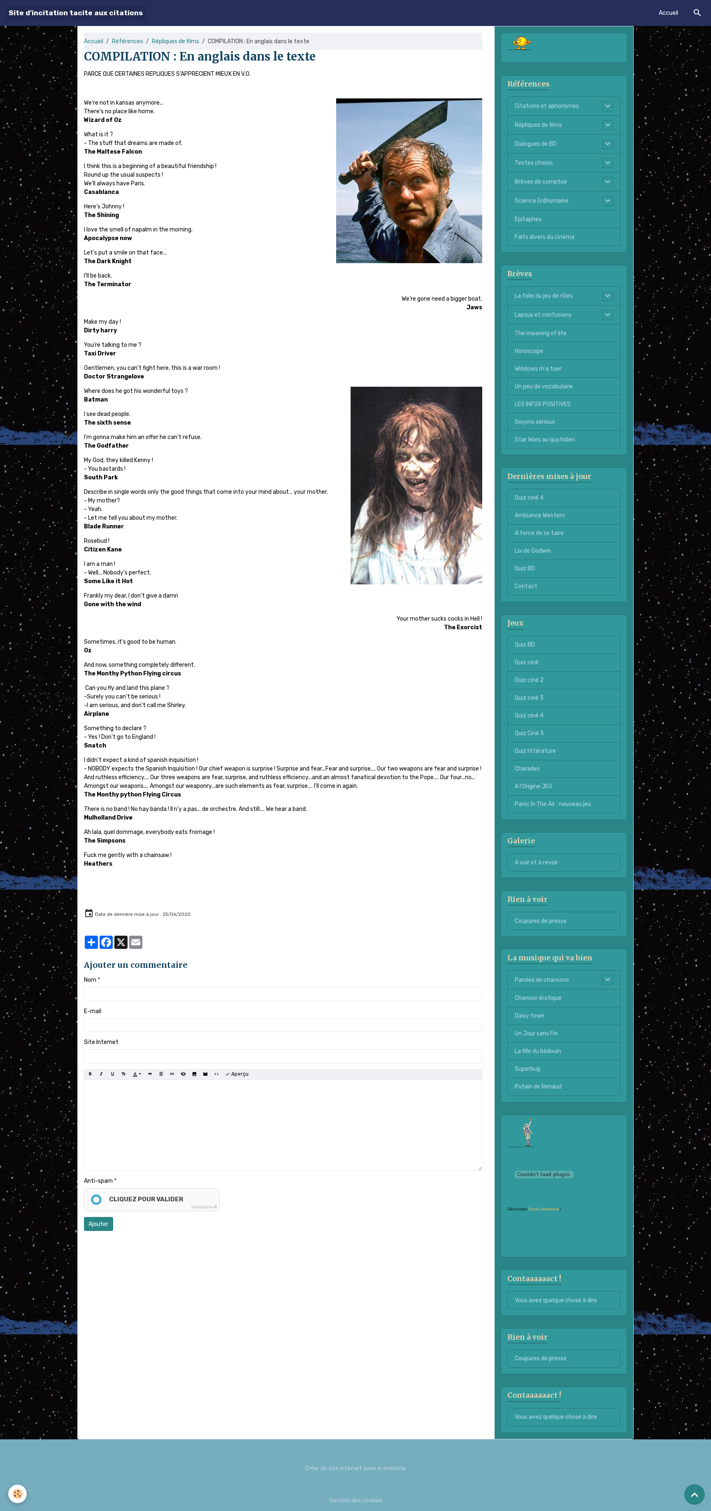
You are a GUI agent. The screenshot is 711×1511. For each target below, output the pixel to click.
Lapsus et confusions (543, 314)
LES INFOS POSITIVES (543, 404)
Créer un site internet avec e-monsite (355, 1468)
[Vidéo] (205, 1074)
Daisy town (529, 1015)
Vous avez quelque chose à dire (556, 1300)
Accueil (668, 12)
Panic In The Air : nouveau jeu (553, 804)
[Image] (194, 1074)
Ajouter (98, 1224)
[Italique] (101, 1074)
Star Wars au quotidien (545, 439)
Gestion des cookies (355, 1500)
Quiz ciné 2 (529, 680)
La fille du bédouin (538, 1051)
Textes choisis (534, 162)
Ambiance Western (540, 515)
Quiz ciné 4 (529, 497)
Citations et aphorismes (547, 106)
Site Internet (101, 1042)
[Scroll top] (694, 1494)
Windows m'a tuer (538, 368)
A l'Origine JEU (533, 786)
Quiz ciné (527, 662)
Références (127, 41)
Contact (526, 586)
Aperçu (239, 1074)
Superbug (527, 1068)
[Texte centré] (161, 1074)
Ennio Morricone (544, 1209)
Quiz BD (525, 568)
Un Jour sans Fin (536, 1033)
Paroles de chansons (542, 979)
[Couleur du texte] (136, 1074)
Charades (527, 768)
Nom (90, 979)
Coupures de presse (541, 921)
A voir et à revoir (536, 862)
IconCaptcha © (204, 1207)
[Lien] (172, 1074)
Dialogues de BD (536, 143)
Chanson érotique (538, 998)
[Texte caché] (183, 1074)
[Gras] (90, 1074)
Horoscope (529, 351)
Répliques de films (175, 41)
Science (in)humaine (542, 200)
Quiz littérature (535, 750)
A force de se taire (539, 533)
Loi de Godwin (533, 550)
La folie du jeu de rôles (544, 295)
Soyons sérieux (535, 421)
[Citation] (150, 1074)
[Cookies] (17, 1494)
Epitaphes (528, 219)
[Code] (216, 1074)
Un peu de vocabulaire (544, 386)
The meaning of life (541, 333)
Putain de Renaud (538, 1086)
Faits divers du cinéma (544, 237)
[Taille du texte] (123, 1074)
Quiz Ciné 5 (529, 733)
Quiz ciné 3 (529, 697)
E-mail (92, 1011)
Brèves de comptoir (541, 181)
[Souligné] (112, 1074)
